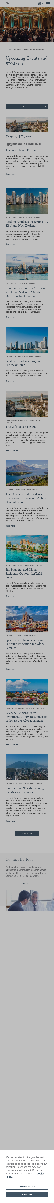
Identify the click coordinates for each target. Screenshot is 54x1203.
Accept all (27, 1195)
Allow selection (27, 1187)
